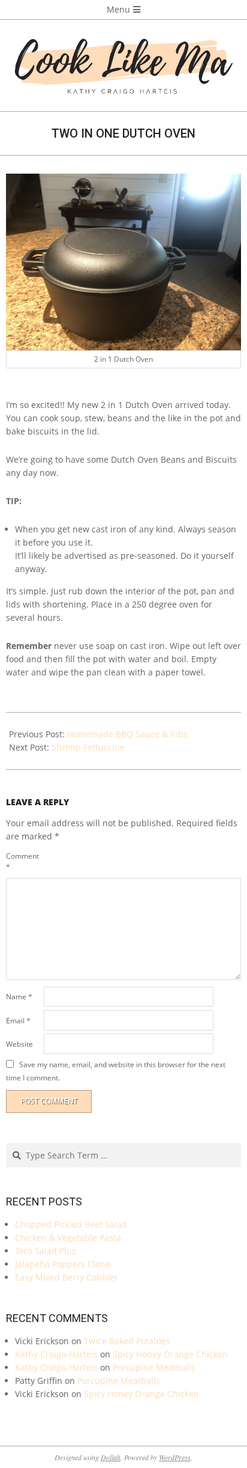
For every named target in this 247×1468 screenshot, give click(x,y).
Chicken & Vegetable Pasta (68, 1237)
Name (19, 996)
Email (18, 1021)
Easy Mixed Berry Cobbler (66, 1277)
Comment (22, 861)
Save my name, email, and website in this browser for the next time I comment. (115, 1071)
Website (19, 1044)
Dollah (111, 1457)
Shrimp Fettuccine (88, 747)
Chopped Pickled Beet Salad (71, 1224)
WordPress (175, 1457)
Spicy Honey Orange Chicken (170, 1354)
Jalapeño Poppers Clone (62, 1264)
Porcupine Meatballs (154, 1367)
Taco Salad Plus (45, 1250)
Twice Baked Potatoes (127, 1341)
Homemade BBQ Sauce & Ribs (127, 734)
